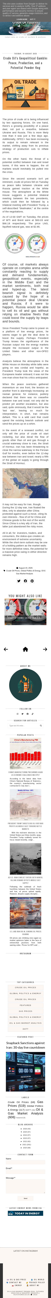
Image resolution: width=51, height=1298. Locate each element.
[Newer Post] (5, 649)
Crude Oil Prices (13, 571)
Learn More (22, 19)
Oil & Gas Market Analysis (26, 1023)
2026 (25, 1129)
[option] (25, 612)
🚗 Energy (17, 1285)
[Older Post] (45, 649)
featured (25, 1005)
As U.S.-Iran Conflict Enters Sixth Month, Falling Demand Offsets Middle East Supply (25, 880)
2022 (25, 1141)
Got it (32, 19)
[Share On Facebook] (25, 581)
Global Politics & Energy (30, 571)
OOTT (26, 1029)
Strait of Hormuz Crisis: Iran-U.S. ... (26, 618)
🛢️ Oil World (37, 1279)
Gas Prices (25, 1011)
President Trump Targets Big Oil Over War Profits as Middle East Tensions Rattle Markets (25, 826)
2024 (25, 1135)
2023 (25, 1138)
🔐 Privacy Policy (35, 1282)
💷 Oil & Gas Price (16, 1279)
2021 (24, 1145)
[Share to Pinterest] (32, 581)
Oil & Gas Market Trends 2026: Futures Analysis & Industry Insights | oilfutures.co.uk (25, 1293)
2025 (25, 1132)
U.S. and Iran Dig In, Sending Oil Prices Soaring (25, 933)
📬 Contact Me (14, 1282)
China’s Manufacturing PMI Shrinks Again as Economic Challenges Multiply (25, 773)
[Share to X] (19, 581)
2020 (25, 1148)
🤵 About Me (33, 1285)
